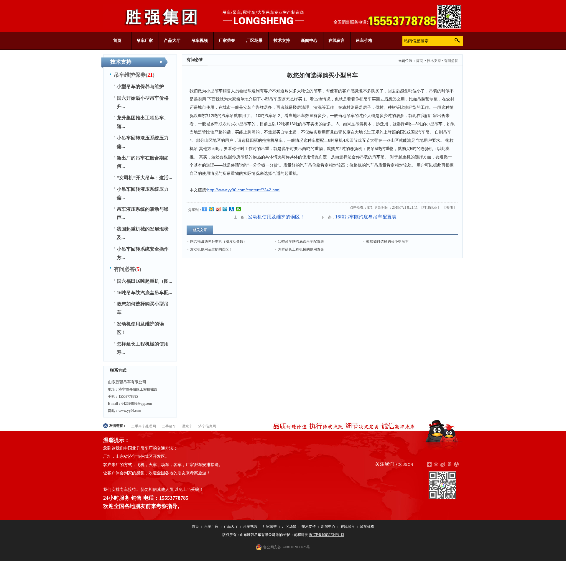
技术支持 (434, 61)
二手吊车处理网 (143, 426)
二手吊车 (169, 426)
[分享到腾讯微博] (225, 209)
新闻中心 (328, 526)
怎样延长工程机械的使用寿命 (301, 249)
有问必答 (451, 61)
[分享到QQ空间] (211, 209)
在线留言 (347, 526)
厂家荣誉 (270, 526)
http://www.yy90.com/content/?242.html (243, 189)
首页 (419, 61)
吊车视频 (250, 526)
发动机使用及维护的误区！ (276, 216)
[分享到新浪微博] (218, 209)
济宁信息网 (207, 426)
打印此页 (430, 207)
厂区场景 (289, 526)
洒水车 (187, 426)
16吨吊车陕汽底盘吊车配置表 (365, 216)
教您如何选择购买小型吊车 (387, 241)
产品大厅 (231, 526)
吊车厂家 (211, 526)
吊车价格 (367, 526)
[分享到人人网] (231, 209)
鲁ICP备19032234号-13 (326, 535)
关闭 (449, 207)
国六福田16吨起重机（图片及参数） (218, 241)
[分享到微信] (238, 209)
